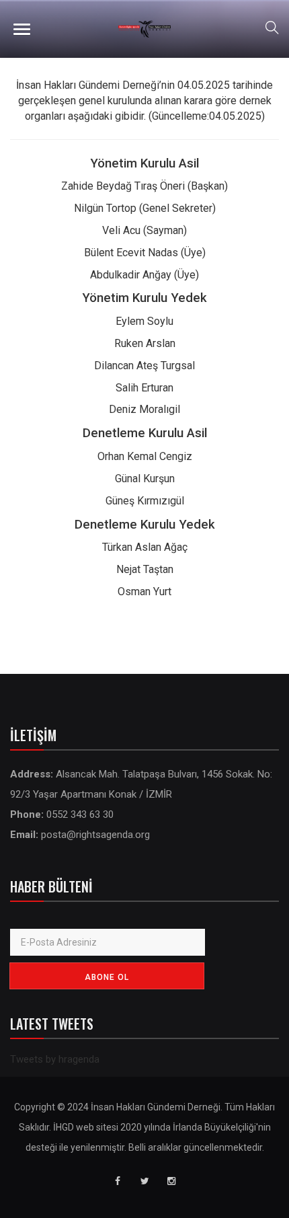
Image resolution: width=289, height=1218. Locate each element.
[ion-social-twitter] (144, 1181)
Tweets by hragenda (54, 1059)
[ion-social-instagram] (171, 1181)
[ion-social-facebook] (118, 1181)
